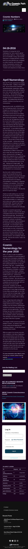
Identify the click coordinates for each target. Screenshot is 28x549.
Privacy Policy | (13, 546)
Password (7, 439)
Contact (6, 507)
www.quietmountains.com (14, 357)
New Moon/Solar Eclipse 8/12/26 (13, 532)
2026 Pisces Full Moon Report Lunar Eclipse (14, 520)
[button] (24, 10)
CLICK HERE (10, 385)
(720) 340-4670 (9, 359)
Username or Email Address (12, 432)
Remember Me (10, 446)
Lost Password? (14, 457)
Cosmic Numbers (8, 20)
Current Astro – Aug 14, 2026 (12, 526)
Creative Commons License (11, 510)
